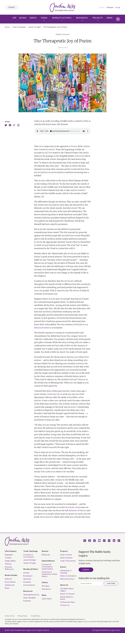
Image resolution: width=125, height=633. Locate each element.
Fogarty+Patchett (101, 630)
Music (7, 588)
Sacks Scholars (66, 558)
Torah (44, 17)
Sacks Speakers (29, 598)
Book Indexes (10, 582)
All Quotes (46, 555)
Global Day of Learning (65, 571)
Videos (32, 17)
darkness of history (77, 510)
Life (14, 17)
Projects (98, 17)
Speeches (27, 579)
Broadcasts (27, 576)
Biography (9, 555)
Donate (11, 7)
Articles (26, 573)
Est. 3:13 (53, 308)
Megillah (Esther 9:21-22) (71, 156)
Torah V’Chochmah (67, 561)
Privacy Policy (22, 616)
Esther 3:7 (39, 197)
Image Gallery (10, 561)
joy (46, 153)
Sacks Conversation (68, 576)
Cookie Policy (35, 616)
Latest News (47, 599)
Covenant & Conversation (28, 556)
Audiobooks (10, 585)
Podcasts (27, 582)
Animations (46, 589)
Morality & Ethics (61, 17)
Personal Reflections (9, 568)
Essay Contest (66, 555)
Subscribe (111, 583)
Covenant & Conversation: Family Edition (47, 566)
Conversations (29, 585)
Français (110, 7)
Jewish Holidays (29, 560)
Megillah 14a (64, 269)
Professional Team (67, 602)
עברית (117, 7)
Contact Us (64, 605)
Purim (74, 146)
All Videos (46, 586)
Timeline (8, 558)
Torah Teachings (18, 27)
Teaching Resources (31, 595)
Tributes (8, 564)
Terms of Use (9, 616)
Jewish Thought (34, 27)
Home (7, 27)
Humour (82, 379)
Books (22, 17)
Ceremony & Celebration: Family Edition (49, 574)
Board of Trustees (67, 594)
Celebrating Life (53, 394)
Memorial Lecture (67, 579)
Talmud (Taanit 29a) (73, 153)
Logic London (115, 630)
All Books (8, 579)
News (109, 17)
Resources (82, 17)
